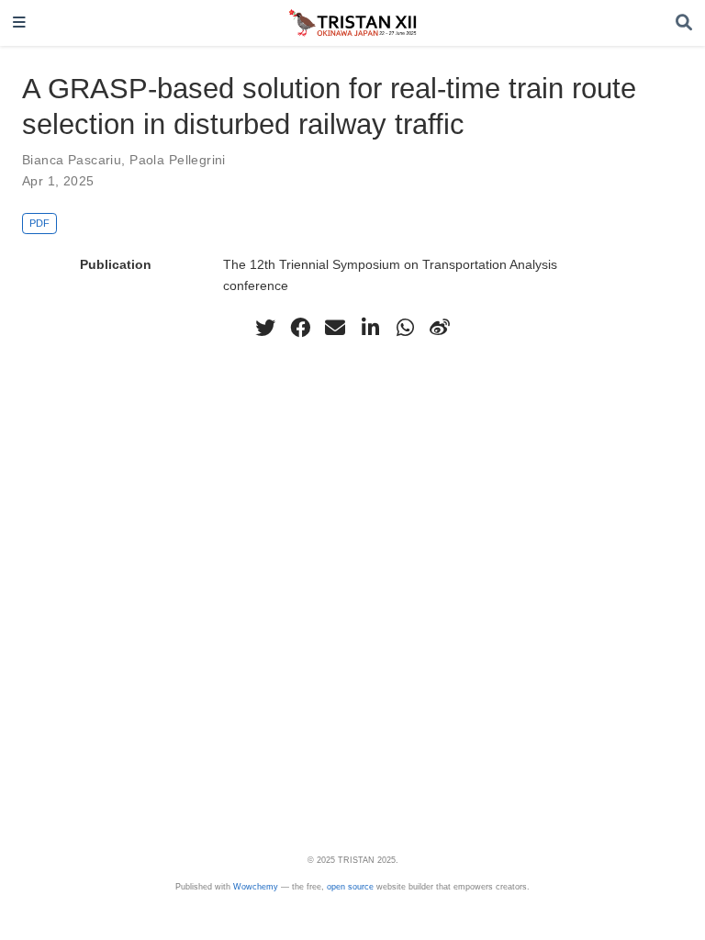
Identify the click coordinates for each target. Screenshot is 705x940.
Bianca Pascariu (71, 159)
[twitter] (265, 327)
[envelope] (335, 327)
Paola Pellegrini (177, 159)
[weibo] (439, 327)
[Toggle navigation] (19, 23)
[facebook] (300, 327)
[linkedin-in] (370, 327)
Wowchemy (255, 886)
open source (350, 886)
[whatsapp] (405, 327)
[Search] (684, 23)
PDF (39, 223)
